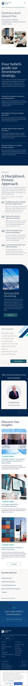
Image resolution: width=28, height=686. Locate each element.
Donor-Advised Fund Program (11, 589)
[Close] (25, 672)
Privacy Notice (11, 681)
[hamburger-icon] (25, 3)
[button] (4, 362)
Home (3, 7)
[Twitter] (23, 662)
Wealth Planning (7, 578)
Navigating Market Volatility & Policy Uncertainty (12, 548)
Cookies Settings (9, 683)
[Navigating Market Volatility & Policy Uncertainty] (14, 530)
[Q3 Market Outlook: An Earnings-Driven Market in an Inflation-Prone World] (14, 442)
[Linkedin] (25, 662)
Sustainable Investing (8, 582)
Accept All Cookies (18, 683)
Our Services (8, 7)
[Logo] (7, 3)
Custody (4, 592)
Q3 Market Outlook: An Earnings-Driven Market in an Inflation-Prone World (13, 461)
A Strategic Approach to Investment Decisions (10, 505)
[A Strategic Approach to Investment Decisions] (14, 487)
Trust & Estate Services (9, 585)
